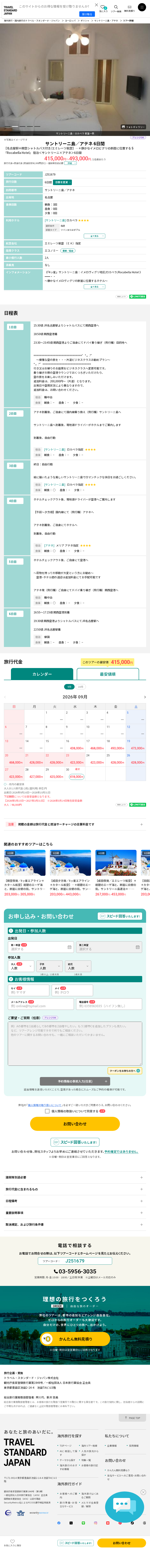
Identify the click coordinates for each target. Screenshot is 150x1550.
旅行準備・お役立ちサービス (68, 1504)
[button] (8, 126)
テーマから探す (67, 1460)
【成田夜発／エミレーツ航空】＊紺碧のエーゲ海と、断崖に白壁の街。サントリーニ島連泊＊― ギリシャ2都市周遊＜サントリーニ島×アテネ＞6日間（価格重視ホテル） (70, 891)
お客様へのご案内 (68, 1495)
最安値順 (108, 674)
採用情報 (133, 1445)
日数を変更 (61, 182)
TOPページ (65, 1445)
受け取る (87, 14)
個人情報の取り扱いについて (45, 1105)
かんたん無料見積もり (118, 1470)
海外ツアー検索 (89, 1445)
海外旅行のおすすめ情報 (68, 1467)
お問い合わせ (75, 1124)
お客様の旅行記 (89, 1465)
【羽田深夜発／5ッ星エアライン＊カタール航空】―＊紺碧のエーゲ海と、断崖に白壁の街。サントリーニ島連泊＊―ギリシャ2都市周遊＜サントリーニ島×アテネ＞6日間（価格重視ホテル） (115, 891)
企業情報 (112, 1445)
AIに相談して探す (68, 1452)
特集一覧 (86, 1460)
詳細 (70, 163)
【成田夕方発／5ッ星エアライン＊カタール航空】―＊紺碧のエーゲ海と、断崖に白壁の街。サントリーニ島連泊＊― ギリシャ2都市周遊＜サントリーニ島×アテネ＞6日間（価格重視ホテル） (24, 891)
